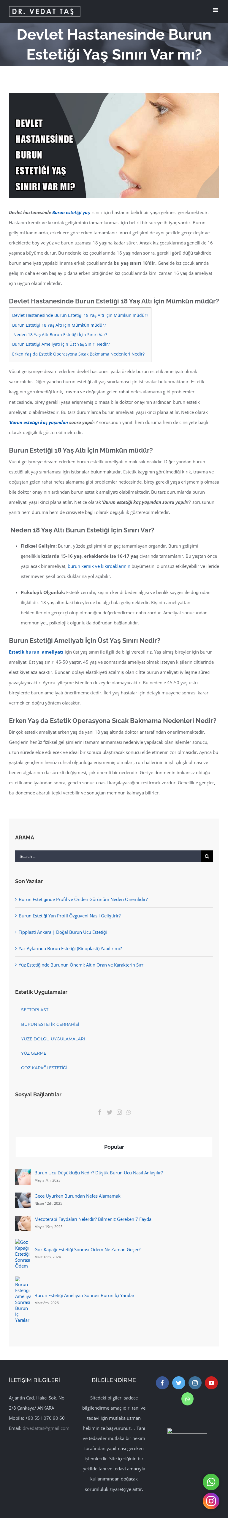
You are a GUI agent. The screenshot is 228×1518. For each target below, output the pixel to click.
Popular (114, 1147)
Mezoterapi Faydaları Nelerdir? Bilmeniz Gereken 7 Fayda (92, 1219)
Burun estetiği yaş (71, 212)
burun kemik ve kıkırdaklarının (99, 566)
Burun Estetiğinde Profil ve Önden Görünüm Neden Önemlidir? (83, 899)
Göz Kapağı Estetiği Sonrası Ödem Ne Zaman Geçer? (87, 1249)
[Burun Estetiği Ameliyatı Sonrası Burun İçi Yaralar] (23, 1282)
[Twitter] (109, 1112)
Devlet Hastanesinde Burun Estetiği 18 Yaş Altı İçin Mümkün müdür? (80, 315)
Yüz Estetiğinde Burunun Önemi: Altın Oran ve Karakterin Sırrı (82, 965)
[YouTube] (211, 1382)
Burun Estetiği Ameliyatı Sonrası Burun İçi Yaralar (84, 1295)
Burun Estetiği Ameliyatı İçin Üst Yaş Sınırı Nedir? (61, 344)
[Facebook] (99, 1112)
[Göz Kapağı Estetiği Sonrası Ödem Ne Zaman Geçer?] (23, 1244)
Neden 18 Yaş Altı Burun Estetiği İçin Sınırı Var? (59, 334)
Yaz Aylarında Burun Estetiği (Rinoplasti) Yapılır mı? (70, 948)
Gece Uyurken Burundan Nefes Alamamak (77, 1196)
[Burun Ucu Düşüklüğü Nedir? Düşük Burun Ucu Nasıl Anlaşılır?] (23, 1174)
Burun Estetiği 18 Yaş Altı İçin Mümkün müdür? (59, 325)
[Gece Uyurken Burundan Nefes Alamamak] (23, 1198)
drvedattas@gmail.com (46, 1428)
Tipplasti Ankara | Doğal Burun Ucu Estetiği (63, 932)
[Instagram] (119, 1112)
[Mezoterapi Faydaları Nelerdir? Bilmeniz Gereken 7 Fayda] (23, 1221)
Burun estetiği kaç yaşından (39, 422)
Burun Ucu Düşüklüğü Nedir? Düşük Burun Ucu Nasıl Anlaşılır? (98, 1173)
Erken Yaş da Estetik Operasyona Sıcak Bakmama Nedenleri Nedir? (78, 354)
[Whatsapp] (128, 1112)
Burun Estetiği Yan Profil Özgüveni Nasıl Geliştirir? (70, 916)
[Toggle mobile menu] (216, 10)
